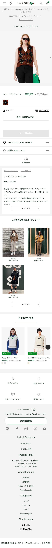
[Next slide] (50, 57)
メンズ (26, 501)
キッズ (26, 509)
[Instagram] (26, 428)
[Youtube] (44, 428)
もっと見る (26, 208)
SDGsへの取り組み (26, 486)
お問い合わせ (26, 443)
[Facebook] (16, 428)
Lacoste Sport (26, 514)
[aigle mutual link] (26, 525)
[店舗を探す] (11, 3)
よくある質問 (26, 449)
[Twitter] (35, 428)
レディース (26, 505)
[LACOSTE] (25, 3)
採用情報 (26, 482)
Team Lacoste (26, 490)
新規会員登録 (26, 421)
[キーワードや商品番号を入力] (41, 3)
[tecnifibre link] (26, 529)
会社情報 (26, 478)
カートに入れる (26, 133)
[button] (47, 347)
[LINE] (7, 428)
